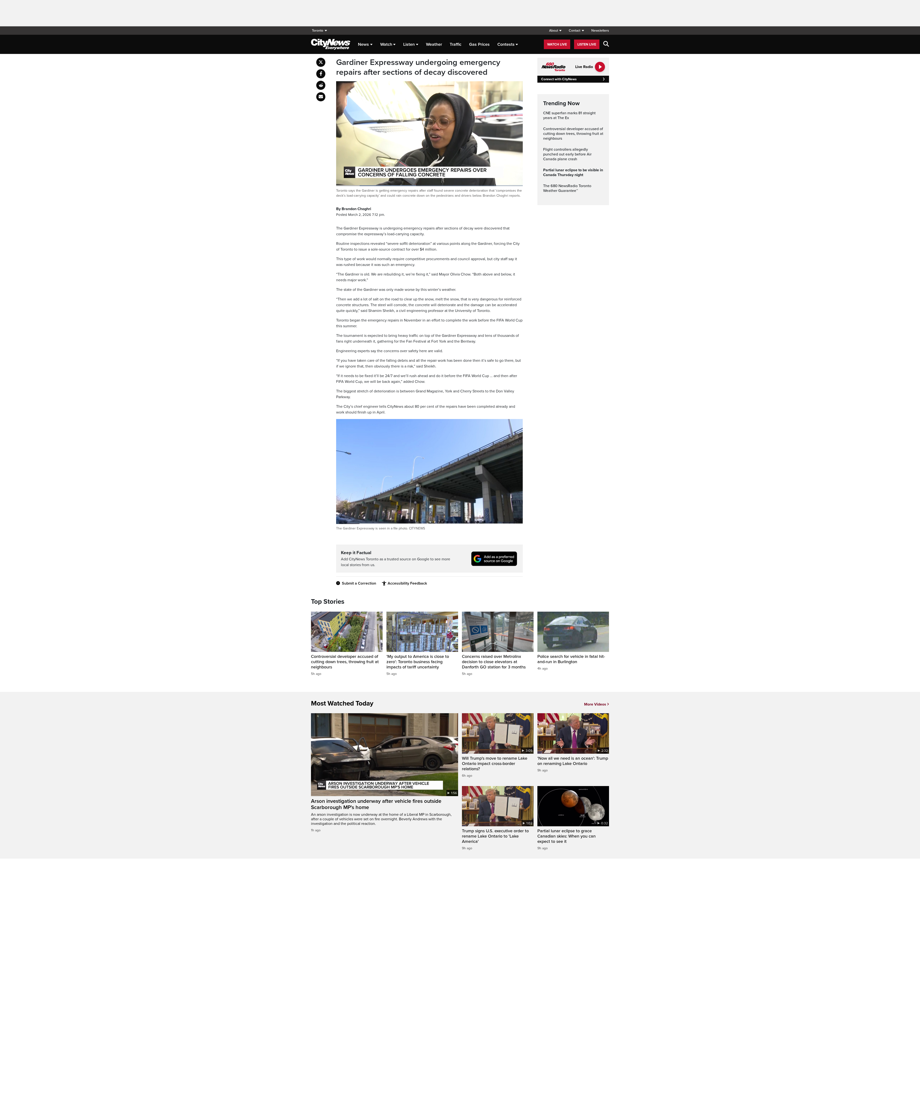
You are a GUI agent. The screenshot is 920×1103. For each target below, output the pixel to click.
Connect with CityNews (558, 79)
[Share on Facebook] (320, 73)
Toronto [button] (317, 31)
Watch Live (557, 44)
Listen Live (586, 44)
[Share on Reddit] (320, 85)
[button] (555, 30)
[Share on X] (320, 62)
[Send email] (320, 96)
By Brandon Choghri (353, 209)
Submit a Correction (359, 583)
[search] (606, 44)
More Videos (595, 704)
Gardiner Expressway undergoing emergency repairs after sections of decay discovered (418, 67)
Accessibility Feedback (407, 583)
